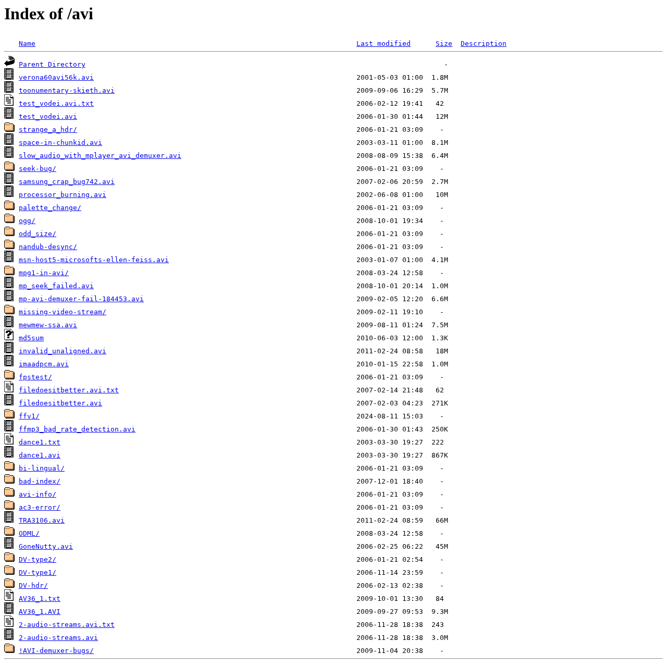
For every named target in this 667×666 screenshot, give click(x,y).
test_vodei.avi (48, 116)
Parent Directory (52, 64)
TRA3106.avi (42, 520)
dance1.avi (39, 455)
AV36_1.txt (39, 598)
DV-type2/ (37, 559)
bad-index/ (39, 481)
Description (484, 43)
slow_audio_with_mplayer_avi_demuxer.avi (100, 155)
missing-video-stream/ (62, 312)
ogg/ (27, 221)
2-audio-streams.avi (58, 638)
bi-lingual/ (42, 468)
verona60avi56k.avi (56, 77)
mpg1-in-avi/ (44, 273)
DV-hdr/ (33, 585)
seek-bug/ (37, 168)
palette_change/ (50, 208)
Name (27, 43)
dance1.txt (39, 442)
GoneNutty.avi (46, 546)
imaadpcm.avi (44, 364)
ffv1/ (29, 416)
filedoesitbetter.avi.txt (69, 390)
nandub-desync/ (48, 247)
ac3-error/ (39, 507)
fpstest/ (35, 377)
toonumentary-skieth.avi (67, 90)
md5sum (31, 338)
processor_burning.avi (62, 195)
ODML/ (29, 533)
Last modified (383, 43)
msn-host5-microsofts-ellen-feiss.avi (94, 260)
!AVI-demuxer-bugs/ (56, 651)
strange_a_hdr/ (48, 129)
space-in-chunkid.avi (60, 142)
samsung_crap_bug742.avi (67, 182)
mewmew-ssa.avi (48, 325)
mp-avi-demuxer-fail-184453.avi (81, 299)
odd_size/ (37, 234)
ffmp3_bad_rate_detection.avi (77, 429)
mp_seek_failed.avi (56, 286)
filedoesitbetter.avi (60, 403)
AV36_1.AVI (39, 611)
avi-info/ (37, 494)
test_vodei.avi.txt (56, 103)
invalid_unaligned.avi (62, 351)
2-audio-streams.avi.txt (67, 624)
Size (444, 43)
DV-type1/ (37, 572)
